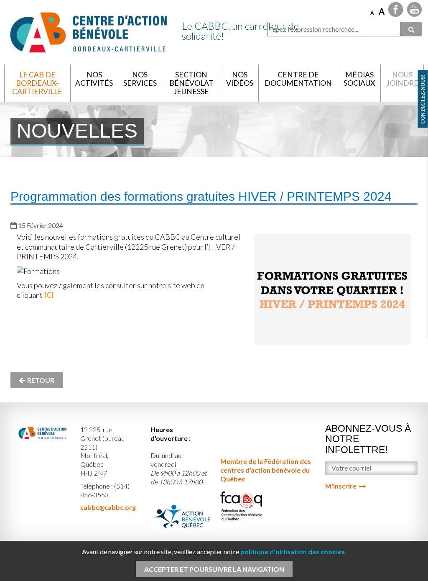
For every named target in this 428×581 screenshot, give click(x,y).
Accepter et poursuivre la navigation (214, 569)
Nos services (140, 78)
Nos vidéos (239, 78)
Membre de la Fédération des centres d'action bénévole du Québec (265, 470)
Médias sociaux (359, 78)
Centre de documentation (298, 78)
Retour (39, 380)
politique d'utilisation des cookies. (293, 551)
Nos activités (94, 78)
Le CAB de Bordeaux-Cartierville (37, 83)
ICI (49, 294)
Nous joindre (402, 78)
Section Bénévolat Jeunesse (191, 83)
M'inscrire (341, 486)
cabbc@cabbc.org (108, 507)
